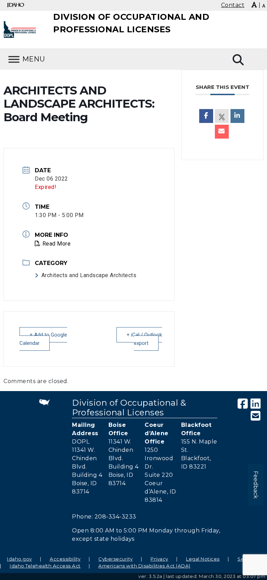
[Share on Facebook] (206, 116)
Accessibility (65, 559)
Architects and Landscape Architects (88, 275)
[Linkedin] (237, 116)
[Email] (222, 132)
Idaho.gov (19, 559)
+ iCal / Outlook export (144, 339)
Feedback (255, 485)
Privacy (159, 559)
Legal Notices (203, 559)
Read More (56, 243)
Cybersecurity (115, 559)
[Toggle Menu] (13, 59)
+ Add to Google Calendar (43, 339)
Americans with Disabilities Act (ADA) (144, 566)
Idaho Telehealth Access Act (45, 566)
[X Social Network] (222, 116)
